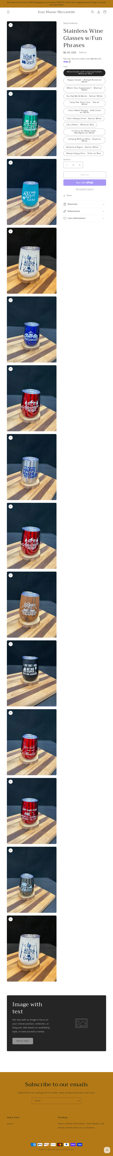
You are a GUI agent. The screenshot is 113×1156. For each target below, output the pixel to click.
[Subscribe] (78, 1101)
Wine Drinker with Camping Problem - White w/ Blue (84, 73)
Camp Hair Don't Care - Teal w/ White (84, 103)
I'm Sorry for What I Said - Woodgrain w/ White (84, 132)
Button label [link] (23, 1041)
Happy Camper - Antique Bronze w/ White (84, 81)
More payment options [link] (85, 189)
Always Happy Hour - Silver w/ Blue (83, 153)
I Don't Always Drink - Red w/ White (83, 118)
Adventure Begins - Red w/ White (82, 147)
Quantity (66, 159)
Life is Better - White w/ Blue (80, 125)
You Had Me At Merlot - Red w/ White (84, 96)
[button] (8, 12)
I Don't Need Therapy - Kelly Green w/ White (84, 111)
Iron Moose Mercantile (52, 1149)
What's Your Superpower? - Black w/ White (84, 89)
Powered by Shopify (67, 1149)
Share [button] (69, 195)
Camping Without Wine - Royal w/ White (84, 140)
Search (10, 1124)
